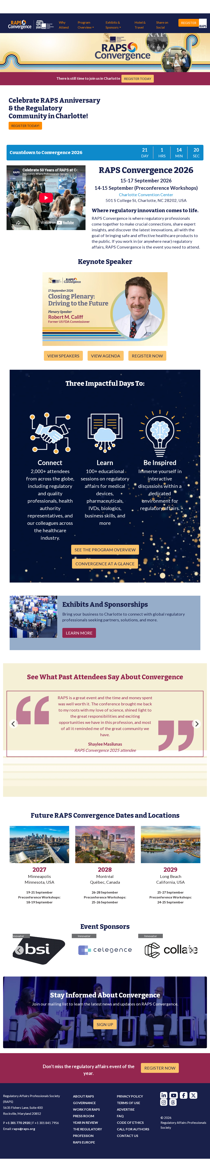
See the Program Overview (105, 549)
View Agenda (105, 355)
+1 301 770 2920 (18, 1123)
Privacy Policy (130, 1096)
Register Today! (25, 126)
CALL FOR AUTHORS (133, 1129)
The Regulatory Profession (87, 1132)
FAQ (120, 1116)
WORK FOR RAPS (86, 1109)
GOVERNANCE (84, 1103)
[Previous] (13, 739)
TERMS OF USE (128, 1103)
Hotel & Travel (140, 24)
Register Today (137, 79)
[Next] (196, 739)
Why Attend (64, 24)
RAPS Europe (84, 1142)
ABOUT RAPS (83, 1096)
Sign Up (105, 1024)
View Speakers (63, 355)
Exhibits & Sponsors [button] (113, 24)
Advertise (126, 1109)
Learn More (79, 632)
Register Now (147, 355)
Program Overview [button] (84, 24)
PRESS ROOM (83, 1116)
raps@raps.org (23, 1129)
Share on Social (162, 24)
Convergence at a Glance (105, 563)
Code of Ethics (130, 1122)
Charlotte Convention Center (146, 194)
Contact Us (127, 1136)
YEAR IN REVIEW (85, 1122)
